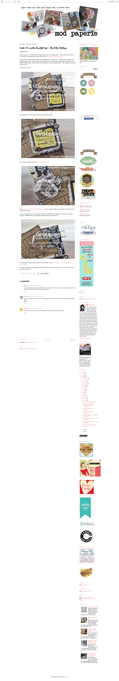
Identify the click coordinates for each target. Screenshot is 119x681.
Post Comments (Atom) (31, 342)
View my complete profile (85, 338)
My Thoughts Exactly (84, 209)
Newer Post (23, 340)
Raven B (26, 296)
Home (48, 340)
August (84, 386)
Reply (25, 291)
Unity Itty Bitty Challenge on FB (54, 56)
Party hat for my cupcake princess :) (88, 412)
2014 (82, 372)
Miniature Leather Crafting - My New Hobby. (92, 630)
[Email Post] (38, 273)
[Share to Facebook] (46, 273)
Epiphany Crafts (83, 205)
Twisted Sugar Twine (84, 214)
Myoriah (26, 285)
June (83, 390)
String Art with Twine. (93, 607)
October (84, 382)
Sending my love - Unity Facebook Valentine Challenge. (87, 405)
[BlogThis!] (43, 273)
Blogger (66, 676)
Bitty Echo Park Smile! (43, 162)
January (84, 400)
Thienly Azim (91, 304)
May (83, 392)
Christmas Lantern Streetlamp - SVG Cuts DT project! (92, 642)
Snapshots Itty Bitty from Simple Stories (33, 209)
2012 (82, 376)
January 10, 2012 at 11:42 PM (35, 308)
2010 (82, 431)
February (84, 398)
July (83, 388)
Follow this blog (88, 118)
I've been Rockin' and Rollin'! (89, 402)
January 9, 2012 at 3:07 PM (35, 296)
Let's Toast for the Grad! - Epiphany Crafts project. (92, 655)
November (85, 379)
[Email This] (41, 273)
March (84, 396)
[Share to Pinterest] (48, 273)
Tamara (26, 308)
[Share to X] (44, 273)
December (85, 377)
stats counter (83, 437)
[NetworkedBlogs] (88, 116)
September (85, 384)
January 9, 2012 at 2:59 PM (34, 285)
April (83, 394)
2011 (82, 429)
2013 (82, 374)
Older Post (72, 340)
